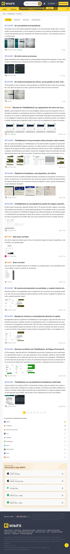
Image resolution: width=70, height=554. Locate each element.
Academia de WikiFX (56, 532)
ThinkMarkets (11, 13)
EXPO (48, 532)
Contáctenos (17, 530)
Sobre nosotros (8, 530)
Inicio (4, 13)
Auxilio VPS (7, 533)
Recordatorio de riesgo (29, 530)
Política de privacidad (53, 530)
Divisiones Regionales (26, 533)
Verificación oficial (40, 532)
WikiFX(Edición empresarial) (26, 532)
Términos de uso (41, 530)
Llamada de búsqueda (10, 532)
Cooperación (15, 533)
